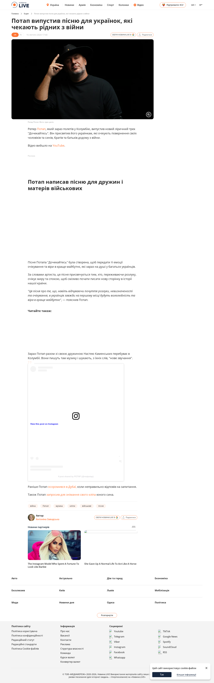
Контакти (65, 640)
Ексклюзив (18, 590)
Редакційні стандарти (24, 644)
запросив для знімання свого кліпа (71, 495)
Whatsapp (119, 657)
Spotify (167, 641)
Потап (41, 129)
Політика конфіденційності (27, 635)
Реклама (65, 644)
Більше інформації (186, 674)
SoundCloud (169, 647)
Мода (15, 602)
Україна (54, 5)
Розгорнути (107, 615)
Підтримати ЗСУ (175, 4)
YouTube (58, 145)
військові (86, 506)
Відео (140, 5)
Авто (14, 578)
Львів (110, 590)
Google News (170, 636)
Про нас (65, 631)
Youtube (118, 631)
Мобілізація (162, 590)
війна (33, 506)
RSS (165, 652)
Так (162, 674)
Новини (69, 5)
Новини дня (66, 602)
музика (59, 506)
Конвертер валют (70, 661)
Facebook (119, 652)
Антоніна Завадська (47, 519)
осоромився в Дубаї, (62, 487)
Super (26, 13)
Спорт (110, 5)
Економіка (96, 5)
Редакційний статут (23, 640)
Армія (82, 5)
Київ (62, 590)
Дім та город (115, 578)
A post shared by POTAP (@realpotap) (76, 476)
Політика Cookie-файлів (25, 648)
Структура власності (72, 648)
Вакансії (65, 635)
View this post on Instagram (44, 424)
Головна (15, 13)
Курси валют (67, 657)
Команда (65, 653)
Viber (117, 641)
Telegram (119, 636)
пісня (101, 506)
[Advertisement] (81, 164)
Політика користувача (24, 631)
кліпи (72, 506)
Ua (192, 4)
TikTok (166, 631)
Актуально (65, 578)
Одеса (110, 602)
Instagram (119, 647)
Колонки (124, 5)
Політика (160, 602)
